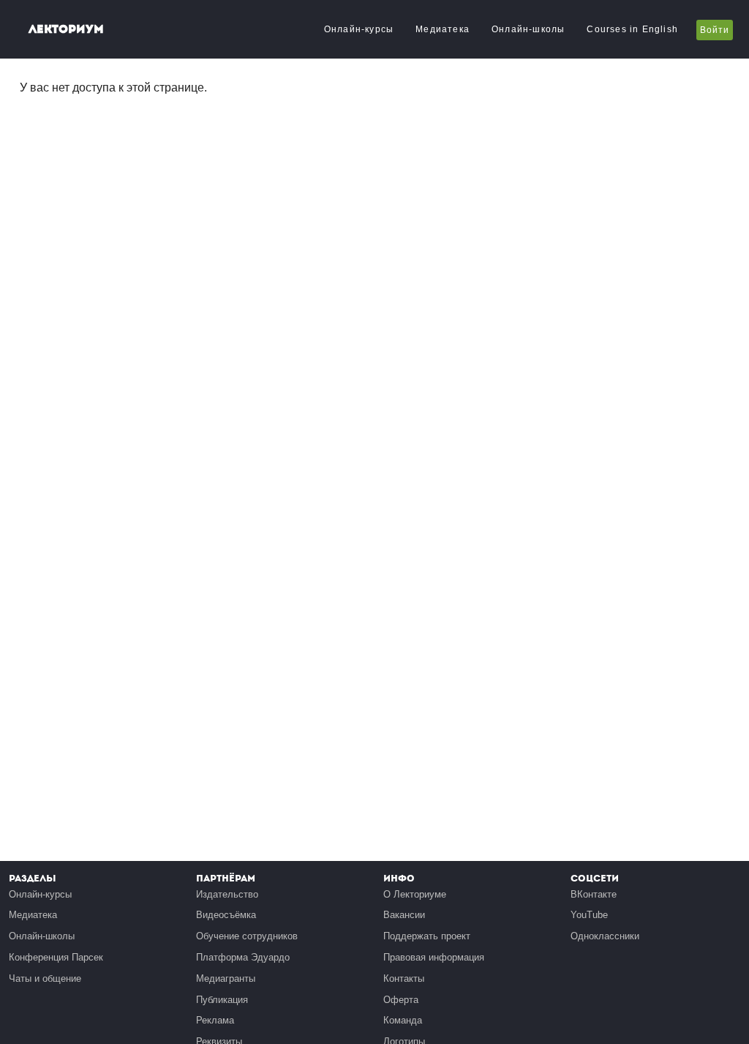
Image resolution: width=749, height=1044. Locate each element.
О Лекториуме (414, 894)
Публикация (222, 999)
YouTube (589, 914)
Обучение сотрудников (247, 936)
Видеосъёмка (226, 914)
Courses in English (632, 29)
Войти (714, 30)
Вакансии (404, 914)
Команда (402, 1020)
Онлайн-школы (528, 29)
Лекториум (66, 29)
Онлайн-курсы (359, 29)
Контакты (403, 978)
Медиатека (442, 29)
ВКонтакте (594, 894)
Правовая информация (433, 957)
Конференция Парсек (56, 957)
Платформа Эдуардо (243, 957)
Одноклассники (605, 936)
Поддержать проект (426, 936)
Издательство (227, 894)
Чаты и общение (45, 978)
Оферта (400, 999)
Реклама (215, 1020)
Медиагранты (225, 978)
